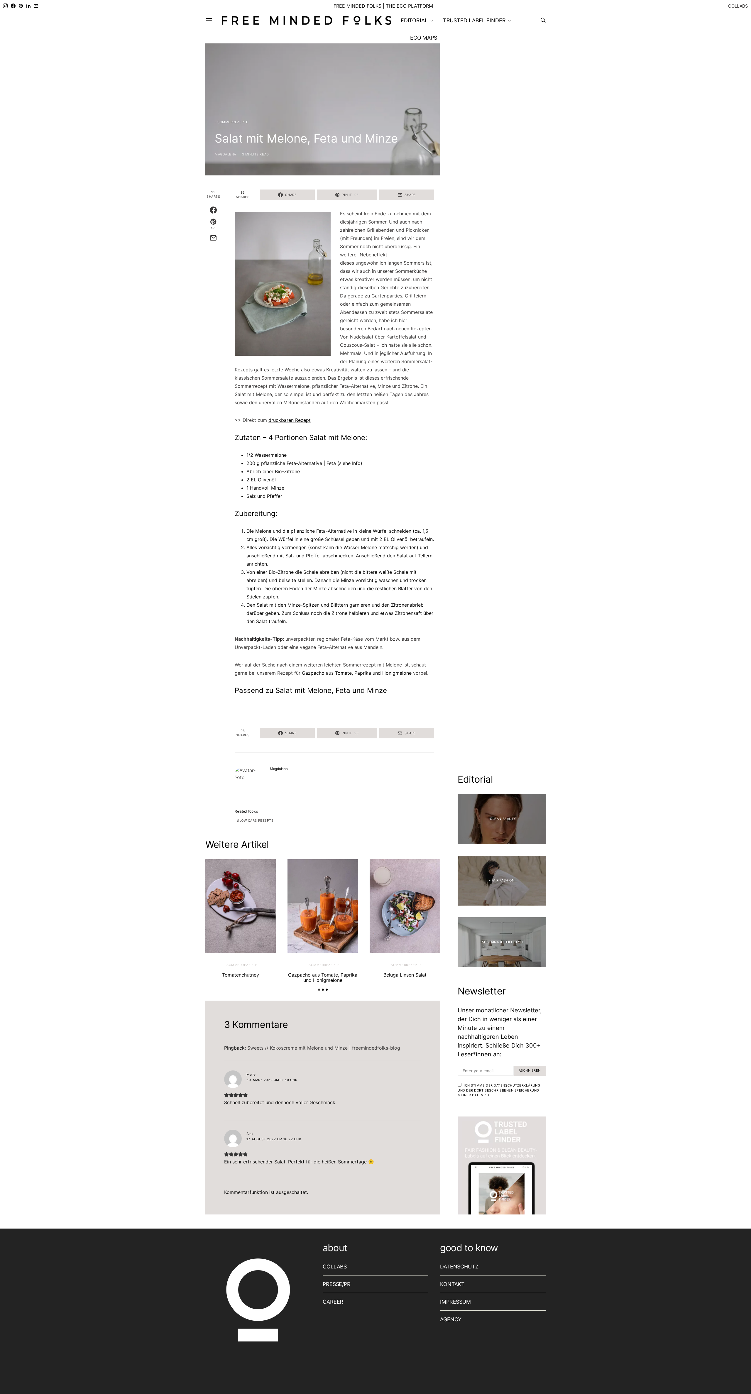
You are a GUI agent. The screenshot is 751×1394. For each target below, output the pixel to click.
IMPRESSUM (455, 1302)
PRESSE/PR (337, 1284)
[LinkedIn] (28, 6)
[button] (319, 990)
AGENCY (450, 1319)
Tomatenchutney (240, 975)
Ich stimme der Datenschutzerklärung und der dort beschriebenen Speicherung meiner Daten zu (499, 1090)
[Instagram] (5, 6)
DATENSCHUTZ (459, 1266)
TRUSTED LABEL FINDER (474, 20)
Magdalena (225, 154)
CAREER (333, 1302)
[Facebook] (13, 6)
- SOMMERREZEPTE (231, 122)
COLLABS (738, 6)
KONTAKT (452, 1284)
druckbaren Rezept (289, 420)
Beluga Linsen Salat (405, 975)
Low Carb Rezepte (256, 820)
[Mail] (36, 6)
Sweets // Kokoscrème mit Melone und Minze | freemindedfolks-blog (323, 1048)
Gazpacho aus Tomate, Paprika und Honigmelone (357, 673)
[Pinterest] (21, 6)
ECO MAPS (423, 38)
